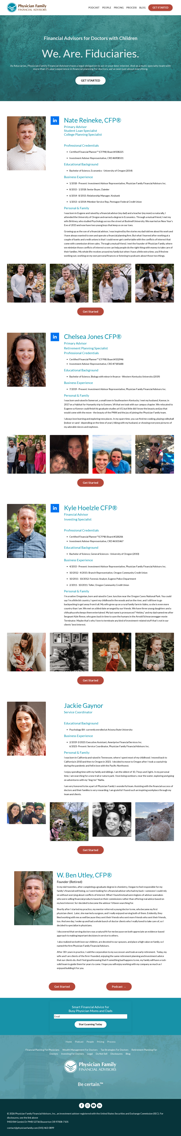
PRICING (119, 7)
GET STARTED (160, 7)
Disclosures (116, 1053)
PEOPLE (106, 7)
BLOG (142, 7)
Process (111, 1041)
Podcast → (119, 986)
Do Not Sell (101, 1053)
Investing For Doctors (72, 1053)
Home (69, 1041)
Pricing (100, 1041)
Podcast (79, 1041)
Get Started (90, 311)
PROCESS (131, 7)
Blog (128, 1053)
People (90, 1041)
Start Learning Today (90, 1024)
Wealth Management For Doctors (80, 1049)
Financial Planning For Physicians (42, 1049)
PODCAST (94, 7)
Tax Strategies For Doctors (114, 1049)
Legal (90, 1053)
